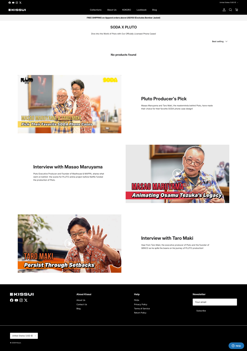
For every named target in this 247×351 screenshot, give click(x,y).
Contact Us (81, 304)
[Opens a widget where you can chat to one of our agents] (236, 346)
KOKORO (126, 9)
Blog (154, 9)
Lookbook (142, 9)
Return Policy (140, 312)
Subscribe (201, 310)
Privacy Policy (140, 304)
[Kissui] (17, 10)
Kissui (18, 343)
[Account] (223, 10)
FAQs (136, 300)
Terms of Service (142, 308)
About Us (111, 9)
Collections (95, 9)
